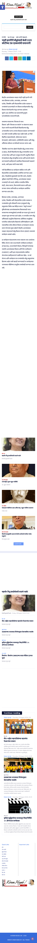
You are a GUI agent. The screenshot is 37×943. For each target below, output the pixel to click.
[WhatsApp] (20, 58)
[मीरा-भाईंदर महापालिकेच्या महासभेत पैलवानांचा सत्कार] (18, 726)
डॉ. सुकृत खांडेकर (6, 485)
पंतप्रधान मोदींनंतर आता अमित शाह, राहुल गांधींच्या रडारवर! (17, 508)
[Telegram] (24, 58)
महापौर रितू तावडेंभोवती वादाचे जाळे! (18, 19)
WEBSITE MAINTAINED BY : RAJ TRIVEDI (18, 940)
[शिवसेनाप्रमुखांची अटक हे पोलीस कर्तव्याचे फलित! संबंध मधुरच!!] (18, 522)
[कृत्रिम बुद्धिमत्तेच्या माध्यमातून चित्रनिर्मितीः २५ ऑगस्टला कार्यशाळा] (18, 806)
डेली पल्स (4, 640)
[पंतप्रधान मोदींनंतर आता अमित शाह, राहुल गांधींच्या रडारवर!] (18, 496)
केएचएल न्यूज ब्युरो (13, 49)
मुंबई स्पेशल (4, 629)
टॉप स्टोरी (4, 653)
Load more (18, 544)
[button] (2, 7)
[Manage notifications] (32, 938)
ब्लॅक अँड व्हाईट (5, 532)
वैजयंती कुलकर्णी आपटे (7, 459)
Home (4, 37)
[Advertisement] (18, 353)
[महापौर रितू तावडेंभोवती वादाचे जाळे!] (18, 444)
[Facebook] (7, 58)
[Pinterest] (15, 58)
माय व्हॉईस (4, 506)
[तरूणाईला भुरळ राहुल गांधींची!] (18, 470)
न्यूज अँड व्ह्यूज (11, 37)
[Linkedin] (29, 58)
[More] (33, 58)
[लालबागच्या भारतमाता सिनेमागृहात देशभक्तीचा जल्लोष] (18, 765)
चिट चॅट (3, 619)
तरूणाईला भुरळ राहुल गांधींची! (10, 482)
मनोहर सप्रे (4, 511)
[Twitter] (11, 58)
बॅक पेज (3, 453)
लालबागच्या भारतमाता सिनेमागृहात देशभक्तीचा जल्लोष (17, 632)
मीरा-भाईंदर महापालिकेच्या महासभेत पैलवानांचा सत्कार (17, 621)
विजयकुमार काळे (5, 539)
